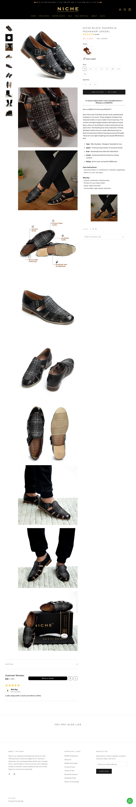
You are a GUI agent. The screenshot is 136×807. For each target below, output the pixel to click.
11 (119, 69)
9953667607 (109, 103)
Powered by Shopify (15, 801)
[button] (88, 34)
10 (113, 69)
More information (93, 237)
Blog (102, 16)
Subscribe (104, 771)
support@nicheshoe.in (115, 100)
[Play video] (9, 37)
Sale (70, 16)
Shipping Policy (70, 778)
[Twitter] (93, 229)
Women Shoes (58, 16)
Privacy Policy (69, 767)
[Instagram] (14, 774)
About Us (67, 760)
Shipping (9, 664)
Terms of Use (69, 771)
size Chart (91, 59)
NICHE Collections (71, 756)
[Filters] (70, 678)
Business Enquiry (71, 774)
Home (33, 16)
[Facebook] (90, 229)
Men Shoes (44, 16)
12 (85, 74)
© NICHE (12, 798)
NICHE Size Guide (70, 763)
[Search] (125, 9)
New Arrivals (81, 16)
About (94, 16)
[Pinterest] (95, 229)
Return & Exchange (71, 782)
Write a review (48, 678)
